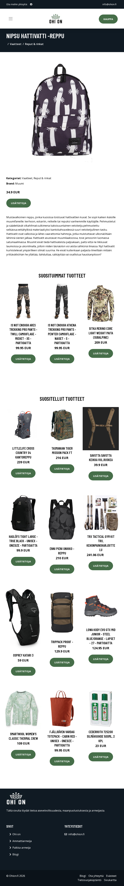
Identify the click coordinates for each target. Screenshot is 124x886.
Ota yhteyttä (95, 876)
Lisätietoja (18, 203)
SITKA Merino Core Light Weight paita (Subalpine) (101, 332)
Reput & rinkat (34, 44)
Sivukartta (110, 880)
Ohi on (16, 834)
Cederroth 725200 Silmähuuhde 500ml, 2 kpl (101, 736)
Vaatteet (15, 44)
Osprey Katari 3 (23, 655)
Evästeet (111, 876)
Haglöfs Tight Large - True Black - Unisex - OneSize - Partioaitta (23, 540)
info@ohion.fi (109, 4)
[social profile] (31, 4)
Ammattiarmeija (22, 841)
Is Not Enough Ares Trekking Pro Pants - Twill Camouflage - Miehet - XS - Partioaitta (23, 334)
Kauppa (108, 19)
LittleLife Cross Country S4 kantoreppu (23, 452)
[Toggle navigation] (10, 19)
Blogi (15, 854)
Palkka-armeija (21, 847)
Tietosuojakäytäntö (89, 880)
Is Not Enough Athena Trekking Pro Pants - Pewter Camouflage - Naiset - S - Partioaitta (62, 334)
